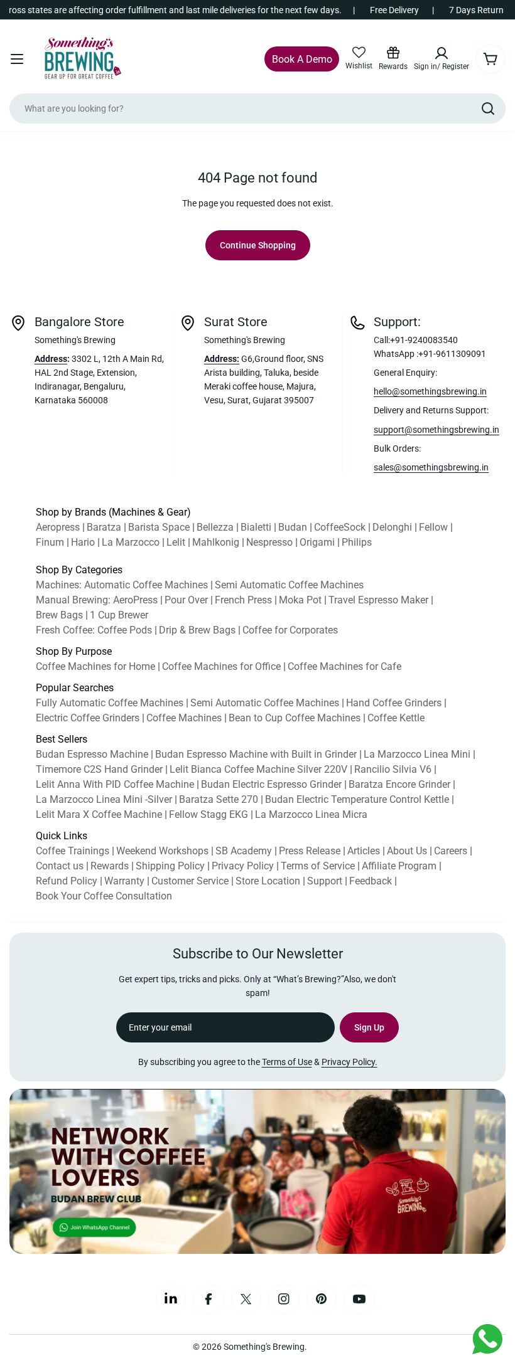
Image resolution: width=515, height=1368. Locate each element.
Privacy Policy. (349, 1062)
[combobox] (257, 108)
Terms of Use (287, 1062)
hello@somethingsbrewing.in (430, 391)
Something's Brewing (264, 1347)
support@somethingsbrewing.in (436, 430)
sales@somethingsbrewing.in (431, 467)
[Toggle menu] (16, 58)
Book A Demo (302, 59)
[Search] (488, 108)
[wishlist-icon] (359, 53)
